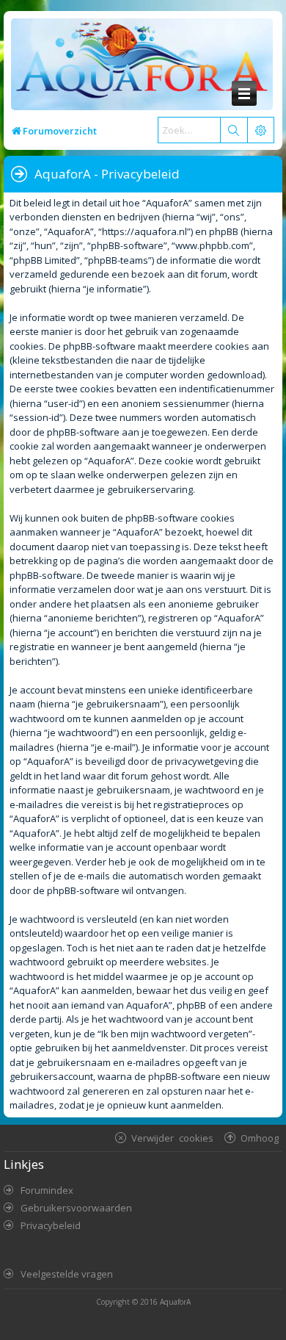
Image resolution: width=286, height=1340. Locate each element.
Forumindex (47, 1190)
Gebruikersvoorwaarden (76, 1207)
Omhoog (260, 1137)
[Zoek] (233, 130)
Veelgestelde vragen (67, 1273)
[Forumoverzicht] (138, 64)
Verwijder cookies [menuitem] (172, 1137)
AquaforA (175, 1302)
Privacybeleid (51, 1225)
